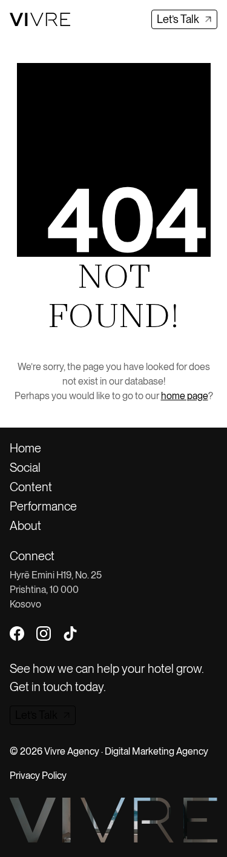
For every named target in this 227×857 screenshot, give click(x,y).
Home (25, 448)
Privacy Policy (38, 775)
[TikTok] (70, 633)
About (25, 526)
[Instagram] (43, 633)
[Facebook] (17, 633)
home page (184, 396)
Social (25, 468)
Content (31, 487)
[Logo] (40, 19)
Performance (43, 506)
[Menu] (89, 19)
